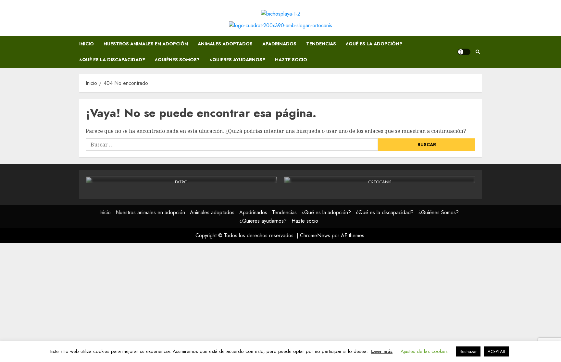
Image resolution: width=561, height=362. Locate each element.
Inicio (86, 44)
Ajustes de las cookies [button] (424, 351)
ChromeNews (315, 235)
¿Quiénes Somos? (177, 59)
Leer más (382, 351)
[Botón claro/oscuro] (463, 52)
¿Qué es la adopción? (374, 44)
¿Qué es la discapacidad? (112, 59)
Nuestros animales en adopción (146, 44)
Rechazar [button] (468, 351)
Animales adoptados (225, 44)
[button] (478, 52)
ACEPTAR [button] (496, 351)
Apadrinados (279, 44)
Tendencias (321, 44)
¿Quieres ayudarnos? (237, 59)
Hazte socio (291, 59)
